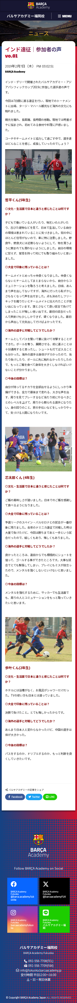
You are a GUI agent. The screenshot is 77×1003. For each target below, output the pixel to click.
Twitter (35, 796)
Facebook (16, 796)
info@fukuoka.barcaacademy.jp (40, 970)
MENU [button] (66, 15)
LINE (52, 796)
